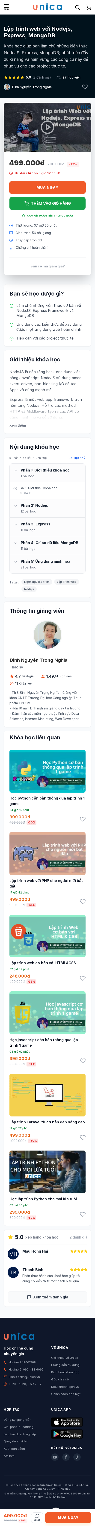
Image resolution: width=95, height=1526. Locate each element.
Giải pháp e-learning (18, 1427)
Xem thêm (17, 425)
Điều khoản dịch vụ (65, 1386)
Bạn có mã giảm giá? (47, 266)
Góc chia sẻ (60, 1379)
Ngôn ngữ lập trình (37, 581)
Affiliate (9, 1456)
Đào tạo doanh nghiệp (20, 1434)
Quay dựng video (16, 1441)
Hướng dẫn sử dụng (65, 1365)
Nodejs (29, 589)
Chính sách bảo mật (65, 1394)
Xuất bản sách (14, 1448)
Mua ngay (47, 187)
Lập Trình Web (66, 581)
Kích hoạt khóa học (65, 1372)
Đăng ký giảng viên (17, 1419)
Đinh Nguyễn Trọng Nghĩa (32, 87)
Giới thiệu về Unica (64, 1357)
